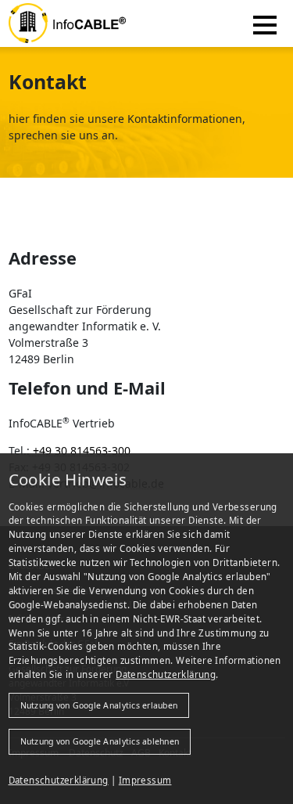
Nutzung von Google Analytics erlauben (99, 705)
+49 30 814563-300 (80, 450)
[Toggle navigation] (265, 23)
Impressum (145, 780)
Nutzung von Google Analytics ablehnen (100, 741)
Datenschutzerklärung (166, 674)
